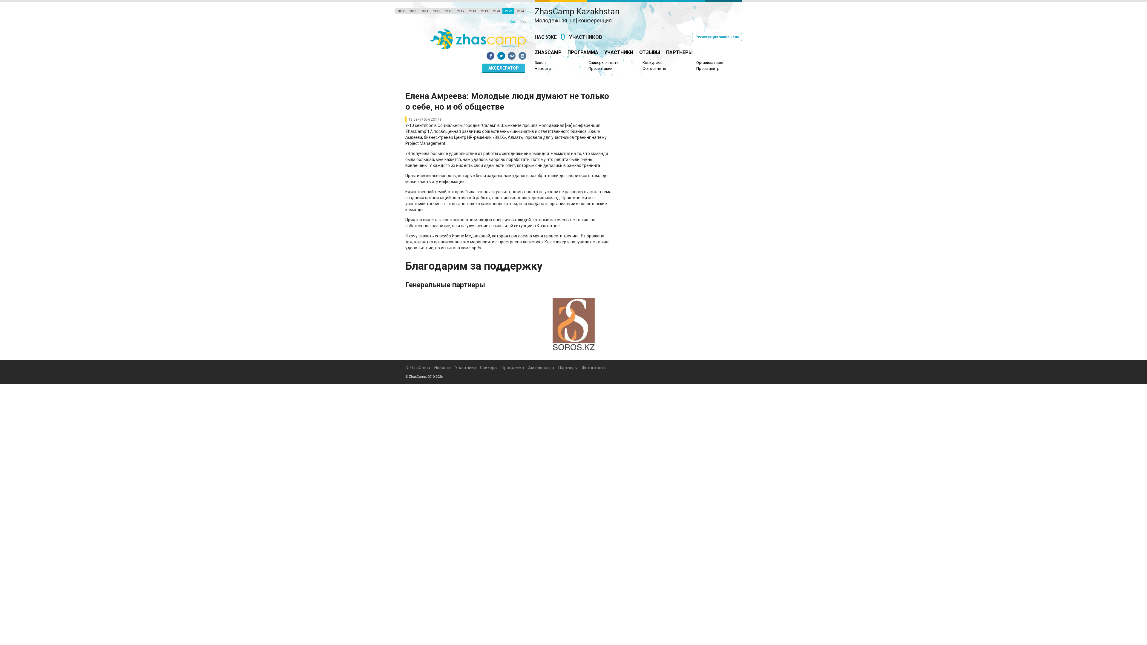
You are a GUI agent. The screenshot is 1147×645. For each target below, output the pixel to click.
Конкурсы (651, 62)
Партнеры (679, 52)
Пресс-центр (708, 68)
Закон (540, 62)
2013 (412, 11)
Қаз (513, 21)
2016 (448, 11)
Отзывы (649, 52)
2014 (424, 11)
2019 (484, 11)
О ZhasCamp (417, 367)
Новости (543, 68)
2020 (496, 11)
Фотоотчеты (654, 68)
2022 (508, 11)
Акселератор (503, 68)
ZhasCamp (548, 52)
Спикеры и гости (603, 62)
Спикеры (488, 367)
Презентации (600, 68)
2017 (460, 11)
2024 (520, 11)
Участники (618, 52)
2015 (436, 11)
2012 (400, 11)
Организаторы (709, 62)
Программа (583, 52)
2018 (472, 11)
